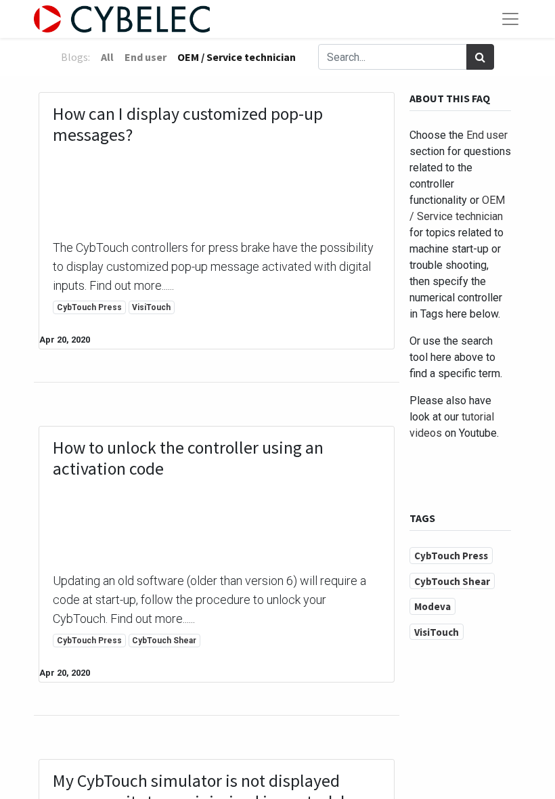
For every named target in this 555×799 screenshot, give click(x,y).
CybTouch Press (89, 307)
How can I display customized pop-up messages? (188, 125)
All (107, 57)
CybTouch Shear (164, 640)
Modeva (432, 606)
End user (487, 135)
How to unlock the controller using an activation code (188, 458)
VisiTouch (151, 307)
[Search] (480, 57)
